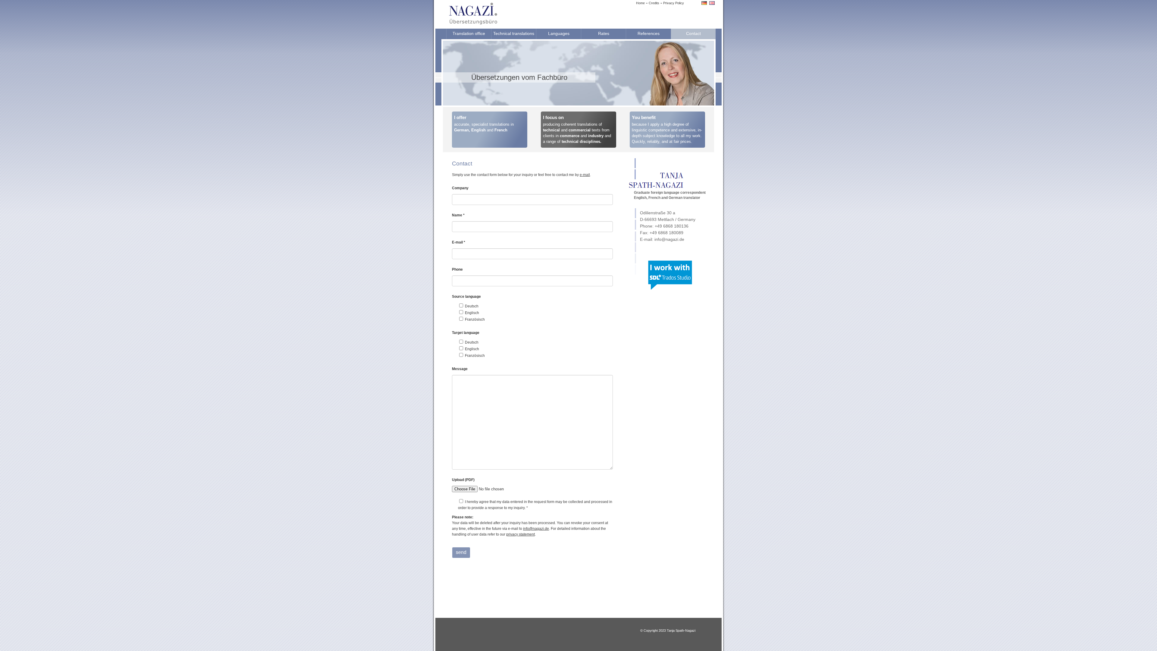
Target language (465, 333)
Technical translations (513, 33)
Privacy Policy (673, 3)
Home (640, 3)
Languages (558, 33)
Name (458, 215)
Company (460, 188)
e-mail (585, 175)
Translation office (469, 33)
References (649, 33)
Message (460, 369)
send (461, 552)
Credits (654, 3)
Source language (466, 296)
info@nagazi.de (536, 529)
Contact (693, 33)
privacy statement (520, 534)
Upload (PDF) (463, 480)
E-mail (458, 242)
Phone (457, 269)
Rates (603, 33)
